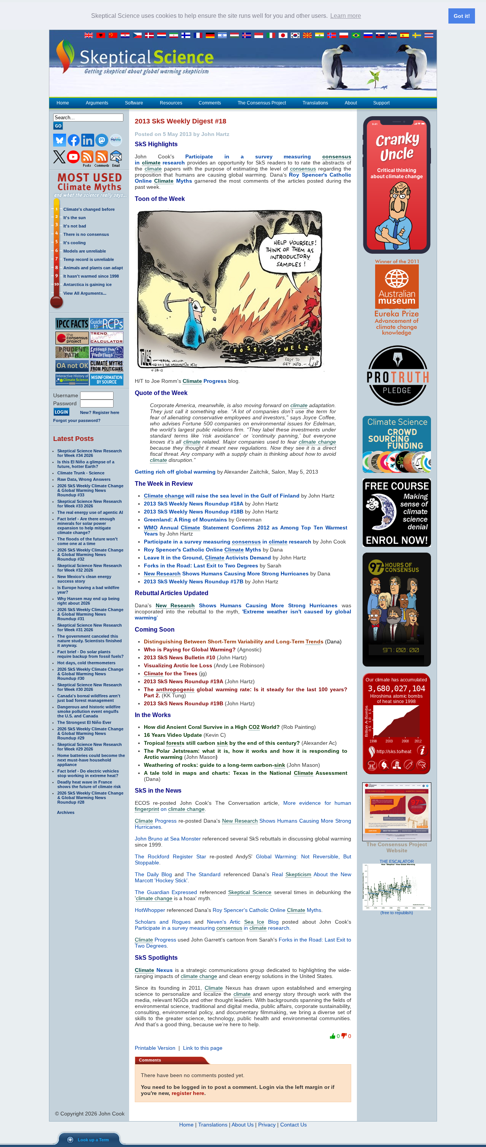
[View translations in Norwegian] (333, 36)
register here (188, 1093)
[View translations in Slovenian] (394, 36)
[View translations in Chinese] (115, 36)
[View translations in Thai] (429, 36)
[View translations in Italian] (273, 36)
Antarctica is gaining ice (87, 284)
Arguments (97, 103)
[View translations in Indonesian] (260, 36)
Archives (65, 812)
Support (381, 103)
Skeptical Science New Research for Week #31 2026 (89, 627)
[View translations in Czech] (139, 36)
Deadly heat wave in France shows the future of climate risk (89, 784)
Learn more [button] (345, 16)
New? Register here (99, 412)
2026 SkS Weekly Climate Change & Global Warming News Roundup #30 (90, 674)
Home (63, 103)
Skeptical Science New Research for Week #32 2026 (89, 567)
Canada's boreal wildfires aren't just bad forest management (88, 698)
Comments (210, 103)
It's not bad (74, 226)
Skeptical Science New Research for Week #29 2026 (89, 746)
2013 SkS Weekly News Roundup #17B (193, 581)
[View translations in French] (200, 36)
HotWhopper (150, 910)
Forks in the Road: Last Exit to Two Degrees (201, 565)
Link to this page (202, 1048)
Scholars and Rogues (163, 922)
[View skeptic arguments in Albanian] (102, 36)
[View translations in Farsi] (175, 36)
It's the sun (74, 217)
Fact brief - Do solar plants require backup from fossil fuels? (90, 654)
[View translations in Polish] (345, 36)
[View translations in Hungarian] (236, 36)
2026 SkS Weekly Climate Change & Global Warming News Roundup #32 (90, 554)
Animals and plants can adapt (93, 267)
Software (134, 103)
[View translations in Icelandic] (248, 36)
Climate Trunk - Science (80, 473)
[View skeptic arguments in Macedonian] (309, 36)
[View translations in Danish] (151, 36)
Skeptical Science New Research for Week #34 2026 (89, 453)
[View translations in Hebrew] (224, 36)
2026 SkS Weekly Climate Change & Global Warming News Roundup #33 (90, 490)
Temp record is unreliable (88, 259)
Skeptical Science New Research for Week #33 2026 (89, 503)
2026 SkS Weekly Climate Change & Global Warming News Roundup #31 (90, 614)
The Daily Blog (153, 874)
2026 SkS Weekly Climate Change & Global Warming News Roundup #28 (90, 797)
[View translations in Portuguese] (358, 36)
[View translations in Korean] (297, 36)
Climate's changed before (89, 209)
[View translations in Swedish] (418, 36)
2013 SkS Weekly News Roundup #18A (193, 504)
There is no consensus (86, 234)
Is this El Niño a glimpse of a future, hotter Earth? (85, 464)
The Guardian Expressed (166, 892)
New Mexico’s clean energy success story (84, 578)
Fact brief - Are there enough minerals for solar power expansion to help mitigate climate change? (86, 526)
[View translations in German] (212, 36)
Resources (171, 103)
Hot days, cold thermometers (86, 662)
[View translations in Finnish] (187, 36)
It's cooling (74, 242)
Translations (315, 103)
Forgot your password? (77, 420)
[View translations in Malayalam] (321, 36)
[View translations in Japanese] (285, 36)
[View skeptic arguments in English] (90, 36)
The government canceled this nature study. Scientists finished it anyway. (89, 641)
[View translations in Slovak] (382, 36)
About (351, 103)
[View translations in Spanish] (406, 36)
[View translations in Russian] (370, 36)
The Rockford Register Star (170, 856)
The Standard (203, 874)
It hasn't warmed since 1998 (91, 276)
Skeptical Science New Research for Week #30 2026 (89, 687)
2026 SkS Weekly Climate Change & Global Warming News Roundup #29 (90, 733)
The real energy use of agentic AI (90, 512)
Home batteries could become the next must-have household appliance (91, 760)
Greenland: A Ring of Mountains (185, 520)
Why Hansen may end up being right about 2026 (88, 600)
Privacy (267, 1125)
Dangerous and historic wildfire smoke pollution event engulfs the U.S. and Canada (88, 711)
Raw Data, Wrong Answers (83, 479)
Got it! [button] (462, 16)
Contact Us (293, 1125)
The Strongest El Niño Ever (84, 722)
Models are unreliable (84, 251)
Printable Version (155, 1048)
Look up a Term (93, 1140)
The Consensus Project (262, 103)
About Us (243, 1125)
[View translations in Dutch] (163, 36)
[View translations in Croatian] (127, 36)
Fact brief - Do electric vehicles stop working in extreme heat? (88, 773)
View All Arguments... (84, 293)
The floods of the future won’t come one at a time (87, 541)
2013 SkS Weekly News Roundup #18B (193, 512)
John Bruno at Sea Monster (168, 839)
